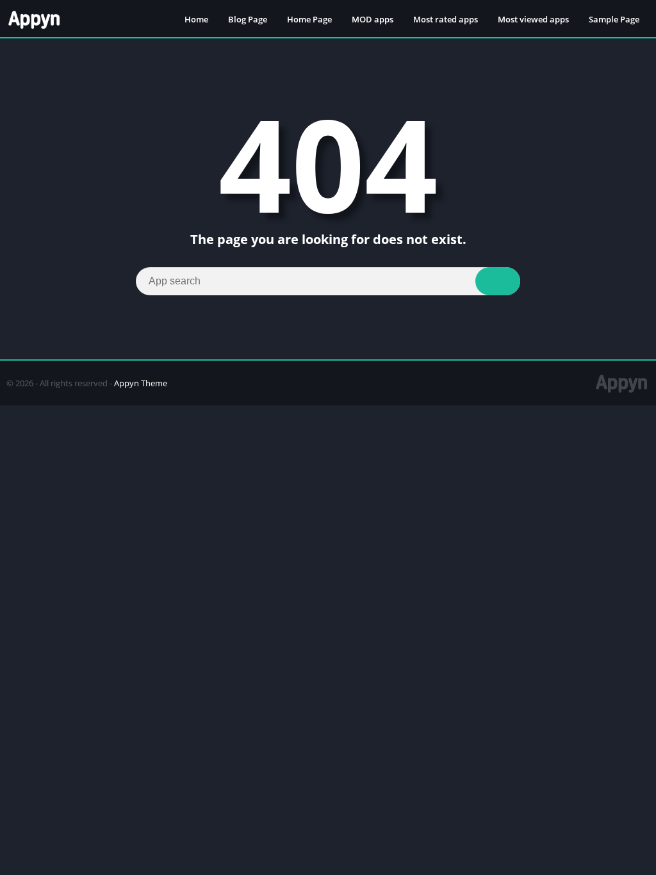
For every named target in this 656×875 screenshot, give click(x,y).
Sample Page (614, 19)
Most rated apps (445, 19)
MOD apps (372, 19)
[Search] (497, 281)
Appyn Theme (140, 383)
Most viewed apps (533, 19)
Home (196, 19)
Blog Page (247, 19)
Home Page (309, 19)
